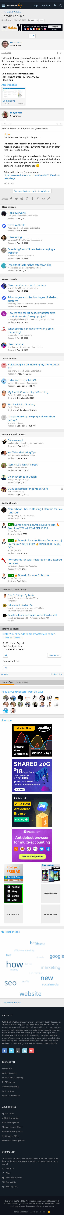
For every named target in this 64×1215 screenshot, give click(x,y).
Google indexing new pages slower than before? (32, 614)
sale (41, 20)
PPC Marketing (8, 1082)
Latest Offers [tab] (7, 682)
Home (42, 1212)
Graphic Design (22, 479)
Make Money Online (11, 1095)
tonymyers (16, 112)
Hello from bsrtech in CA (22, 380)
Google (20, 423)
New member (16, 344)
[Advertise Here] (50, 893)
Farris (10, 395)
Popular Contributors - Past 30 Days (22, 691)
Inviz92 (11, 288)
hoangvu (11, 479)
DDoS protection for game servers (28, 488)
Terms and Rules (21, 1212)
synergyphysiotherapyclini (18, 319)
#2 (61, 123)
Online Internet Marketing (29, 268)
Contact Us (11, 1182)
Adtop (10, 531)
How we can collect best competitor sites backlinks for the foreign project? (31, 314)
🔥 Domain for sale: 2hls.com (31, 575)
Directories (18, 407)
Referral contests (10, 628)
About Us (10, 1168)
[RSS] (49, 1211)
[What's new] (55, 5)
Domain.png (9, 100)
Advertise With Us (14, 1177)
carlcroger (8, 20)
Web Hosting (18, 491)
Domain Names (20, 467)
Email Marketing (25, 335)
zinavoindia (12, 335)
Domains (17, 531)
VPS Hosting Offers (10, 1136)
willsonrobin (13, 268)
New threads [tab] (21, 589)
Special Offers (8, 1113)
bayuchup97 (13, 240)
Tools (5, 674)
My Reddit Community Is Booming (28, 392)
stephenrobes (13, 443)
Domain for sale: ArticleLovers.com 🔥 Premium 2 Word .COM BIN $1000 (33, 526)
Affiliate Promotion (10, 1118)
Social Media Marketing (23, 395)
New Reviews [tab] (22, 682)
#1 (61, 53)
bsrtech (11, 383)
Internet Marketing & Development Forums (35, 303)
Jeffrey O (11, 515)
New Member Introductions (26, 215)
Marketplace (11, 1186)
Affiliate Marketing (10, 1086)
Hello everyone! (17, 212)
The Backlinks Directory (21, 404)
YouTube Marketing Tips (22, 452)
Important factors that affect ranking (29, 265)
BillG (10, 491)
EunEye (11, 215)
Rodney (11, 455)
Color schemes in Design (22, 476)
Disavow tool (15, 440)
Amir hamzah (13, 347)
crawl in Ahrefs (16, 225)
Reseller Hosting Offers (12, 1131)
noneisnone (12, 566)
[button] (3, 5)
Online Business (9, 1073)
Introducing (15, 237)
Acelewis (11, 255)
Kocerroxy (12, 228)
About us (34, 1212)
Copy (5, 668)
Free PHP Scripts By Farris (20, 595)
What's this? (57, 674)
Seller (10, 467)
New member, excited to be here (27, 285)
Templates (12, 600)
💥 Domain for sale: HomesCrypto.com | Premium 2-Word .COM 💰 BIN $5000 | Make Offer (35, 544)
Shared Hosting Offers (12, 1127)
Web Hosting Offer (10, 1122)
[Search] (60, 5)
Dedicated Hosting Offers (13, 1140)
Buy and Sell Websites (25, 255)
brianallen (12, 423)
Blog (8, 1173)
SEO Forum (7, 1068)
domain (34, 20)
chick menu (12, 371)
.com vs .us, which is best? (23, 464)
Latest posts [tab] (6, 589)
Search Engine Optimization (28, 228)
